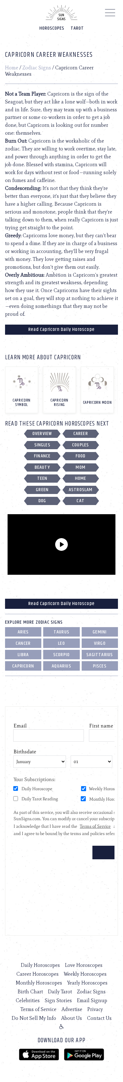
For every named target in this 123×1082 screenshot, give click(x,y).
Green (42, 490)
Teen (42, 478)
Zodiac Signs (36, 68)
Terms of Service (38, 1009)
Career (80, 434)
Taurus (61, 632)
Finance (42, 456)
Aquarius (61, 666)
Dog (42, 501)
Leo (61, 643)
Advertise (72, 1009)
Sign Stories (58, 1000)
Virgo (100, 643)
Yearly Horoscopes (87, 983)
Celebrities (28, 1000)
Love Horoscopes (83, 965)
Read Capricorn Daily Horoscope (61, 329)
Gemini (100, 632)
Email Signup (92, 1000)
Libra (23, 655)
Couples (80, 445)
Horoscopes (51, 28)
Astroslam (81, 490)
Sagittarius (99, 655)
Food (81, 456)
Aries (23, 632)
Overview (42, 434)
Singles (42, 445)
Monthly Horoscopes (39, 983)
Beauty (42, 467)
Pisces (100, 666)
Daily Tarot (60, 992)
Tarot (77, 28)
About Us (71, 1018)
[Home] (61, 12)
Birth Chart (30, 992)
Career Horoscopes (37, 974)
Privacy (95, 1009)
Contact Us (99, 1018)
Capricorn (23, 666)
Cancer (23, 643)
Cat (81, 501)
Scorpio (61, 655)
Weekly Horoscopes (85, 974)
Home (11, 68)
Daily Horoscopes (40, 965)
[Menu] (110, 14)
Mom (80, 467)
